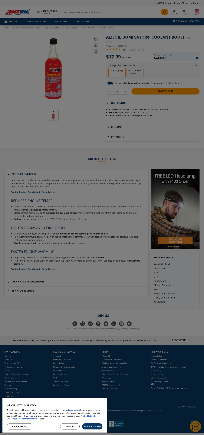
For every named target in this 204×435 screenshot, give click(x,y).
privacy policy (72, 410)
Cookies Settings (19, 426)
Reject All (70, 426)
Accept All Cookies (92, 426)
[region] (54, 415)
